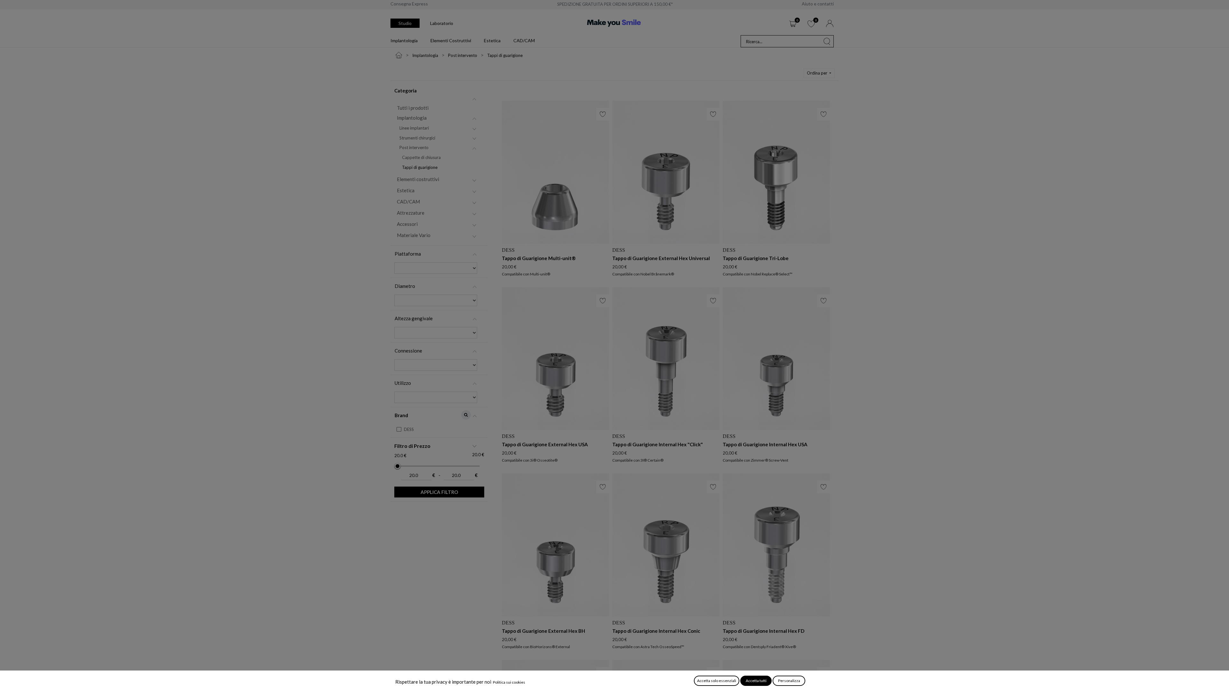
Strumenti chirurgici (417, 137)
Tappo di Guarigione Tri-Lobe (756, 258)
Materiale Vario (413, 235)
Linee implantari (414, 128)
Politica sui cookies (509, 682)
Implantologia (412, 118)
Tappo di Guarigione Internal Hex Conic (656, 631)
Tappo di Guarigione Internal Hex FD (763, 631)
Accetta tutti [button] (756, 680)
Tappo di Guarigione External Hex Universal (661, 258)
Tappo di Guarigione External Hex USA (545, 444)
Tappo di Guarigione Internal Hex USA (765, 444)
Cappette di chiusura (421, 157)
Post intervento (414, 147)
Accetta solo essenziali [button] (716, 680)
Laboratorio (441, 23)
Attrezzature (410, 213)
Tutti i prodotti (413, 108)
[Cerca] (827, 41)
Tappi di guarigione (420, 167)
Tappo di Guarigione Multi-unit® (539, 258)
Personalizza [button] (789, 680)
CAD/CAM (408, 201)
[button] (819, 73)
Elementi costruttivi (418, 179)
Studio (405, 23)
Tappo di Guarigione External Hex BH (543, 631)
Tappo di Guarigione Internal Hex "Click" (657, 444)
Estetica (405, 190)
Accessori (407, 224)
